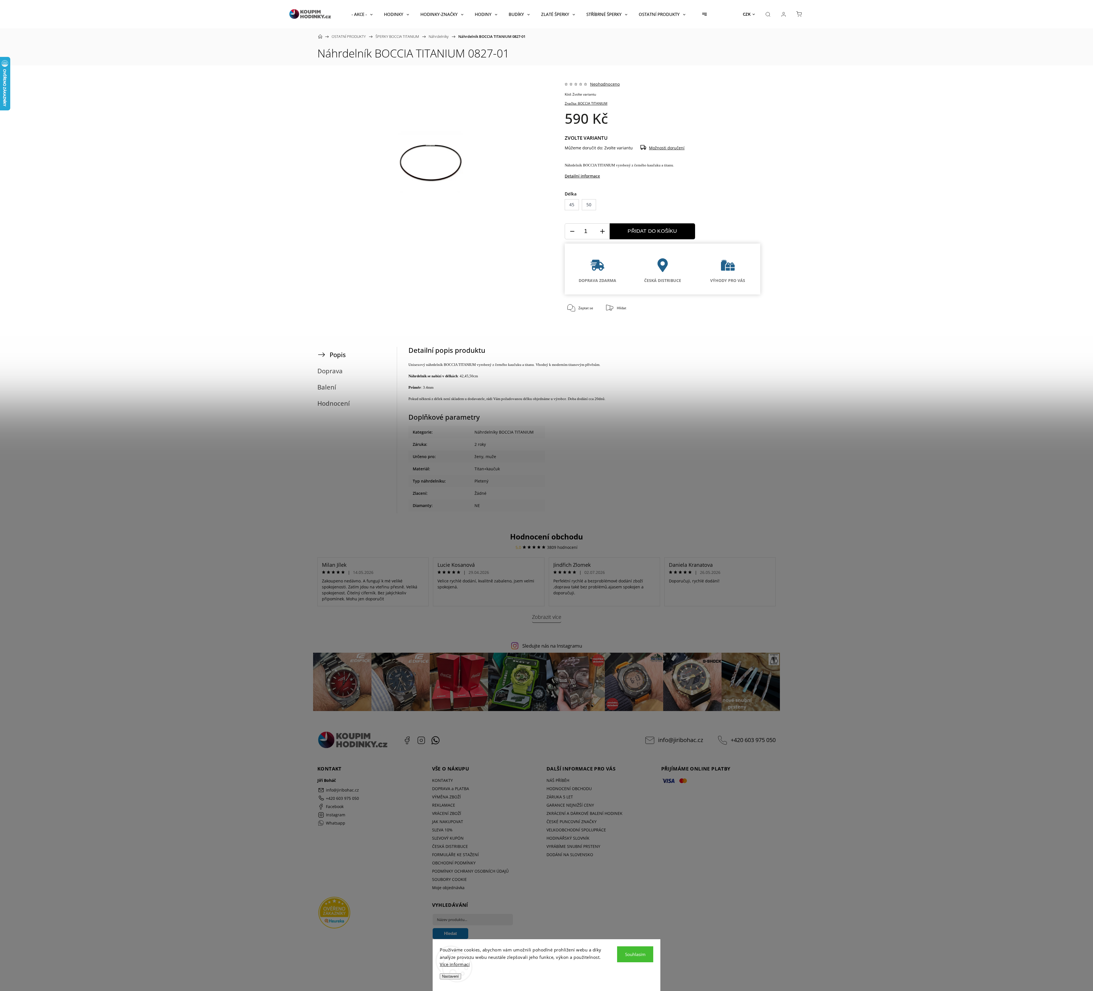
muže (491, 456)
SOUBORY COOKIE (449, 879)
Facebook (407, 740)
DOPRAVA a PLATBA (450, 788)
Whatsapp (435, 740)
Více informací (455, 964)
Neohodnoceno (605, 84)
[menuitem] (362, 14)
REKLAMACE (443, 805)
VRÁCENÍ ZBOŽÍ (446, 813)
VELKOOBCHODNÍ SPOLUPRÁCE (576, 830)
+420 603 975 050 (753, 740)
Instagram (421, 740)
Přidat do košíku (652, 231)
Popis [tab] (338, 354)
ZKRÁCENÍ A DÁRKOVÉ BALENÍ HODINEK (584, 813)
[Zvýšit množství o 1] (602, 231)
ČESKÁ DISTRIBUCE (450, 846)
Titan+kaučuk (487, 468)
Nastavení (450, 976)
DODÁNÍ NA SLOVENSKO (569, 854)
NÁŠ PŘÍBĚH (557, 780)
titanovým (576, 364)
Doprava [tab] (330, 370)
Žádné (480, 493)
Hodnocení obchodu (546, 536)
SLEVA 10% (442, 830)
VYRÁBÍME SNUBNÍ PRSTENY (573, 846)
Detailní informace (582, 176)
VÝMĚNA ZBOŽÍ (446, 797)
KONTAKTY (442, 780)
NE (477, 505)
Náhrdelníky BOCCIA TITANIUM (504, 432)
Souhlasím (635, 954)
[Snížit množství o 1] (572, 231)
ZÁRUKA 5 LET (559, 797)
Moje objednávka (448, 887)
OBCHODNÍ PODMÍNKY (454, 863)
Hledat (450, 933)
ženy (478, 456)
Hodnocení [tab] (333, 403)
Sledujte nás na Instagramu (552, 645)
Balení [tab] (326, 387)
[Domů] (320, 36)
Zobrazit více (546, 616)
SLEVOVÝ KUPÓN (448, 838)
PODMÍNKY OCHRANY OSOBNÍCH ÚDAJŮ (470, 871)
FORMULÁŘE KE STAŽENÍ (455, 854)
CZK (747, 14)
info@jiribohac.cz (680, 740)
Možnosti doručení (667, 148)
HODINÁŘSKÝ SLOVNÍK (567, 838)
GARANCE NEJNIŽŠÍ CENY (570, 805)
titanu (668, 165)
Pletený (481, 481)
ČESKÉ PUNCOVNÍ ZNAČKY (571, 821)
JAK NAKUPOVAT (447, 821)
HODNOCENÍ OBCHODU (569, 788)
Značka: (586, 103)
